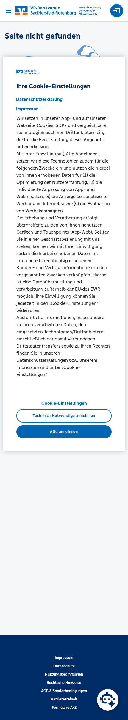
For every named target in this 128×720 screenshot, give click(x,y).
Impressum (64, 657)
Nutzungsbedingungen (64, 674)
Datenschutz (64, 666)
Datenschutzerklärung (39, 99)
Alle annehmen (64, 431)
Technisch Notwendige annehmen (64, 415)
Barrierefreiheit (64, 699)
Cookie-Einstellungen (64, 403)
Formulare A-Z (64, 707)
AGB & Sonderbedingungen (64, 691)
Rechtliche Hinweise (64, 682)
